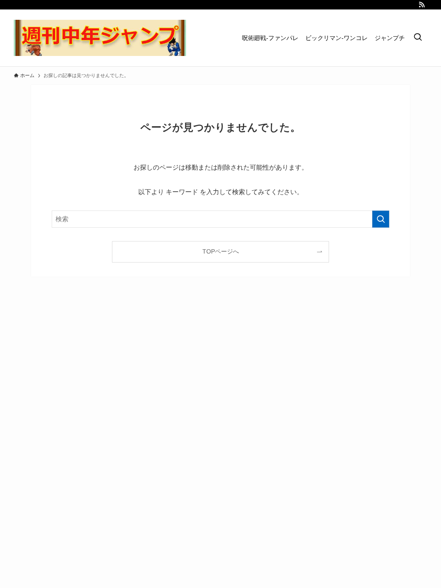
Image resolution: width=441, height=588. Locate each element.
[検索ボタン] (417, 37)
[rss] (421, 4)
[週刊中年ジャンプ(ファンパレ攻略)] (100, 37)
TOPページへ (220, 251)
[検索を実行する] (380, 219)
